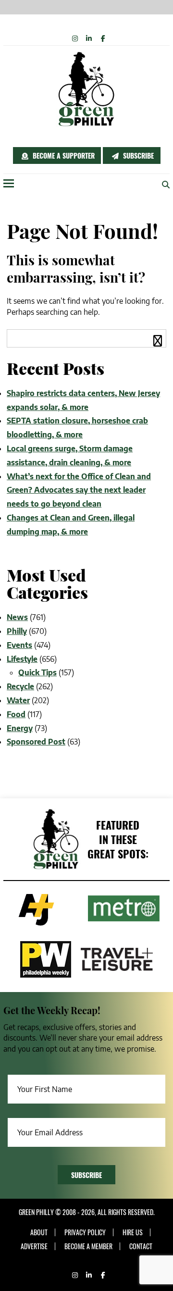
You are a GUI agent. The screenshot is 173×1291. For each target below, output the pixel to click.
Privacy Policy (85, 1232)
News (17, 617)
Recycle (20, 686)
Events (19, 645)
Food (16, 714)
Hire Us (133, 1232)
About (39, 1232)
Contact (140, 1246)
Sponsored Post (36, 741)
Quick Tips (37, 672)
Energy (20, 728)
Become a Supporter (63, 155)
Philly (17, 631)
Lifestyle (22, 659)
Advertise (34, 1246)
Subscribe (137, 155)
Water (18, 700)
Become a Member (88, 1246)
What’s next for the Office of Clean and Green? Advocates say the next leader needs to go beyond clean (79, 490)
